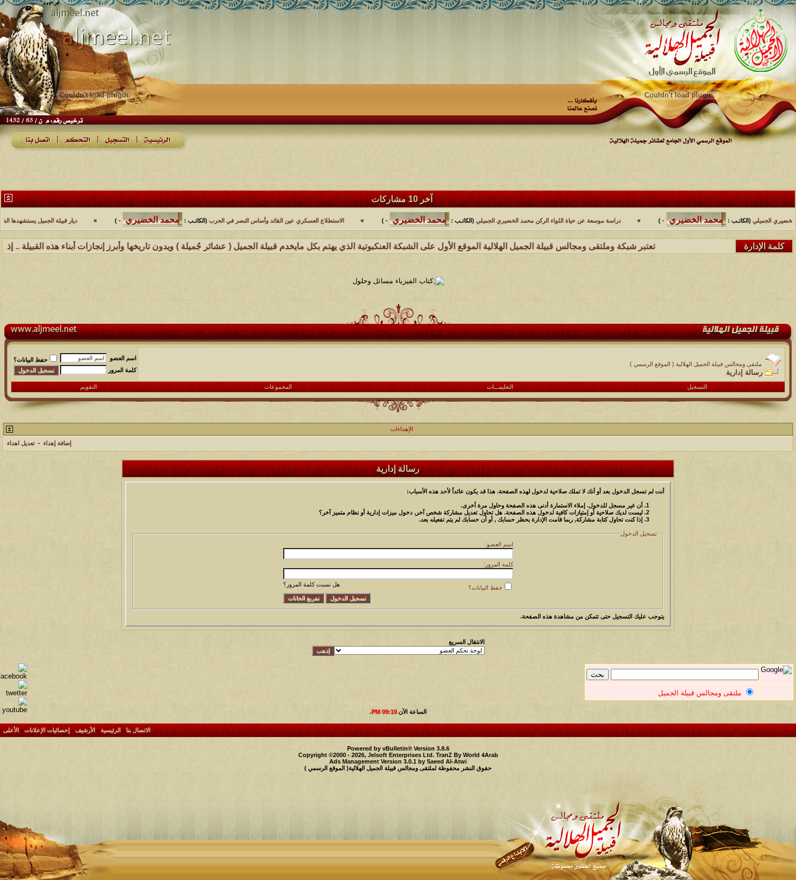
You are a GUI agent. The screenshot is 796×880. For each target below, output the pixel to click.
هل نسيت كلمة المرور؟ (311, 584)
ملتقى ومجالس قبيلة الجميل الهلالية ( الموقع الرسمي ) (696, 364)
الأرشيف (85, 730)
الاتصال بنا (138, 730)
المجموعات (278, 386)
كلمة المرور (122, 370)
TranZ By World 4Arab (467, 755)
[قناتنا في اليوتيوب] (13, 710)
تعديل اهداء (21, 443)
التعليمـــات (500, 386)
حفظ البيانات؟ (31, 359)
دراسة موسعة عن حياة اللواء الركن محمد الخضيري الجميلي (579, 220)
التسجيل (697, 386)
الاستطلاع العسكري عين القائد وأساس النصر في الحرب (307, 220)
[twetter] (13, 693)
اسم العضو (123, 358)
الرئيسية (111, 730)
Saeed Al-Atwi (447, 761)
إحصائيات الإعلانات (47, 730)
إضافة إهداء (57, 443)
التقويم (88, 386)
